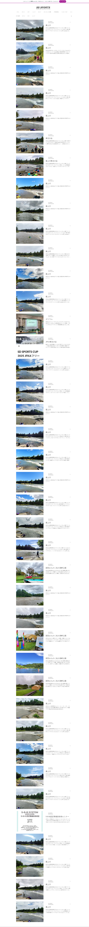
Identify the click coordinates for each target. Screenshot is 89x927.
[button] (71, 16)
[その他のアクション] (70, 22)
